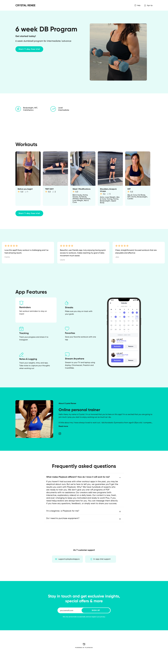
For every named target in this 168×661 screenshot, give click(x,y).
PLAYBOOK (89, 647)
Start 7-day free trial (29, 49)
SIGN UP (96, 610)
